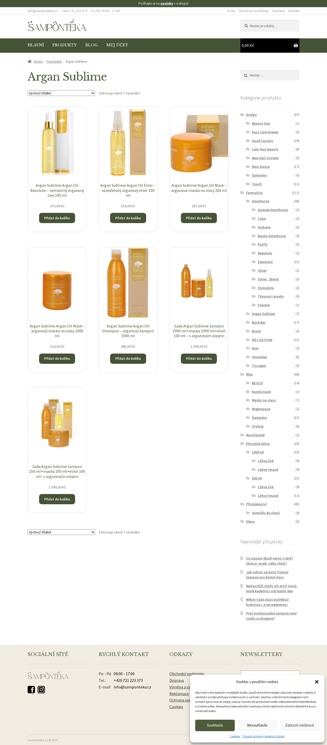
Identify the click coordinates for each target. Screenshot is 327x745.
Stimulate (266, 288)
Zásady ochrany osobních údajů (263, 736)
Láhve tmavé (268, 469)
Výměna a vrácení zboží (189, 686)
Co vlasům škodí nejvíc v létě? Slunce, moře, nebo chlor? (269, 561)
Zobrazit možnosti (299, 725)
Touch (257, 184)
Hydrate (264, 227)
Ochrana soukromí (185, 700)
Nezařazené (255, 435)
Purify (262, 244)
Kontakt (293, 11)
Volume (264, 305)
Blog (91, 45)
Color (262, 218)
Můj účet (117, 45)
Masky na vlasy (264, 400)
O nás (231, 11)
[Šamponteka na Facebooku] (31, 689)
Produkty (64, 45)
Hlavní (36, 45)
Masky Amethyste (272, 236)
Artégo (251, 114)
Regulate (265, 253)
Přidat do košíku (57, 218)
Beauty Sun (261, 123)
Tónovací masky (271, 296)
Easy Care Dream (265, 132)
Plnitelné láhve (258, 443)
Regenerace (261, 409)
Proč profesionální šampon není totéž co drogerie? (271, 616)
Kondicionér (261, 391)
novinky (166, 3)
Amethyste (260, 201)
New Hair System (265, 158)
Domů (38, 61)
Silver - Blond (268, 279)
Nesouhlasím (257, 725)
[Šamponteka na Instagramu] (41, 689)
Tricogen (259, 365)
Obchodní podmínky (253, 11)
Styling (257, 426)
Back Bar (259, 322)
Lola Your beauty (265, 149)
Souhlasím (215, 725)
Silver (262, 270)
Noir (255, 348)
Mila (249, 374)
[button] (316, 681)
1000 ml (258, 452)
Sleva (250, 521)
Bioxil (256, 331)
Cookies (235, 736)
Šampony (265, 261)
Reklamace (179, 693)
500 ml (257, 478)
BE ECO (257, 383)
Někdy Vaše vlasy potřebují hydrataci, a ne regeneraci (267, 602)
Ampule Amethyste (273, 209)
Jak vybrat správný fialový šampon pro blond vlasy (267, 574)
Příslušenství (256, 504)
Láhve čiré (266, 460)
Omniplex (259, 357)
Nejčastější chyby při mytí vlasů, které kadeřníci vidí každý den (271, 588)
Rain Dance (261, 166)
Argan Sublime (263, 313)
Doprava (278, 11)
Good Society (262, 140)
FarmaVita (54, 61)
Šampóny (259, 175)
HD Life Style (262, 339)
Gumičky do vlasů (266, 512)
